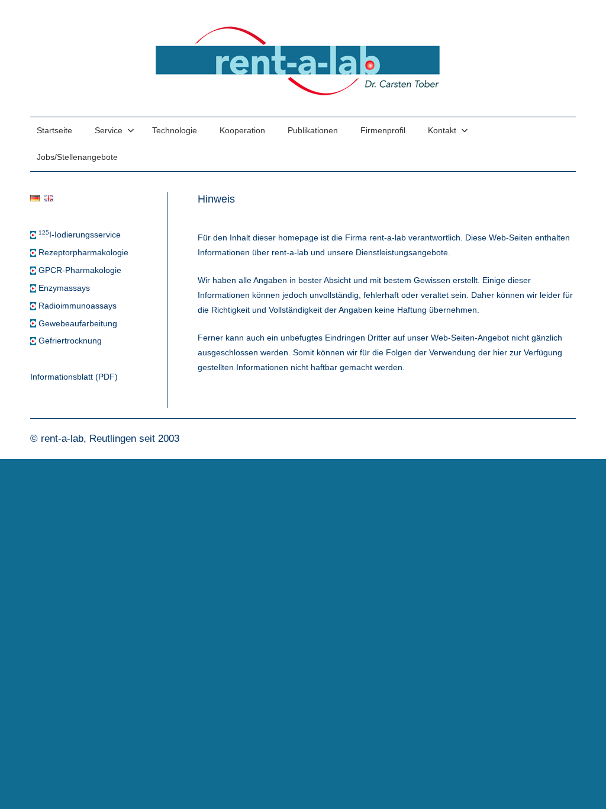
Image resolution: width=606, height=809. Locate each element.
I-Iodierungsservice (79, 234)
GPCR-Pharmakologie (79, 270)
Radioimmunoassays (77, 305)
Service (109, 130)
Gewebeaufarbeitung (77, 323)
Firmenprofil (382, 130)
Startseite (54, 130)
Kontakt (442, 130)
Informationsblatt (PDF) (74, 377)
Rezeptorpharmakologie (83, 252)
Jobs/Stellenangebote (77, 157)
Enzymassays (64, 288)
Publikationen (313, 130)
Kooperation (242, 130)
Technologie (174, 130)
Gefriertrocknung (70, 340)
